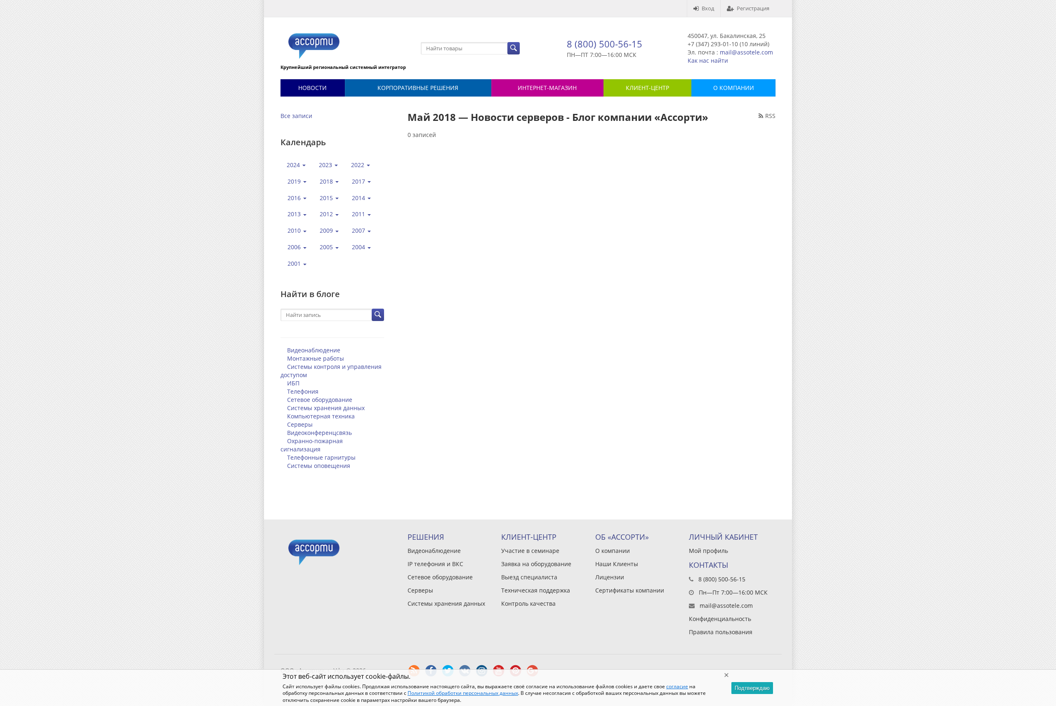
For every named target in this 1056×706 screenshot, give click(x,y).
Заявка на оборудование (536, 564)
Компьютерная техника (321, 416)
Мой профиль (708, 551)
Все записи (296, 116)
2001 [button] (295, 263)
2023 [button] (326, 165)
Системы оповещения (318, 466)
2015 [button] (327, 198)
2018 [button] (327, 181)
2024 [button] (294, 165)
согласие (677, 686)
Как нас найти (708, 60)
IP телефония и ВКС (435, 564)
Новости (312, 88)
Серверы (300, 424)
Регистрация (753, 8)
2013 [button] (295, 214)
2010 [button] (295, 230)
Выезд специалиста (529, 577)
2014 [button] (359, 198)
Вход (708, 8)
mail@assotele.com (746, 52)
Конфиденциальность (720, 619)
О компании (612, 551)
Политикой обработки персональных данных (463, 693)
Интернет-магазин (547, 88)
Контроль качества (528, 603)
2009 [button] (327, 230)
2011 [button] (359, 214)
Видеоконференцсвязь (319, 433)
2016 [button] (295, 198)
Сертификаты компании (629, 590)
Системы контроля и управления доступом (331, 371)
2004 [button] (359, 247)
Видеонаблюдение (313, 350)
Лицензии (609, 577)
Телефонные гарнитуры (321, 457)
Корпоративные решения (417, 88)
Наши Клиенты (616, 564)
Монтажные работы (315, 358)
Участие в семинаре (530, 551)
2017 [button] (359, 181)
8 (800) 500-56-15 (604, 44)
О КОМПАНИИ (733, 88)
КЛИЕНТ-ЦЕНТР (647, 88)
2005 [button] (327, 247)
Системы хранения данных (326, 408)
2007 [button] (359, 230)
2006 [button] (295, 247)
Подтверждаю (752, 688)
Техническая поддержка (535, 590)
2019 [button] (295, 181)
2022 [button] (358, 165)
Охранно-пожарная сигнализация (311, 445)
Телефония (302, 391)
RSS (770, 116)
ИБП (293, 383)
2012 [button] (327, 214)
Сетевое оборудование (319, 400)
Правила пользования (720, 632)
